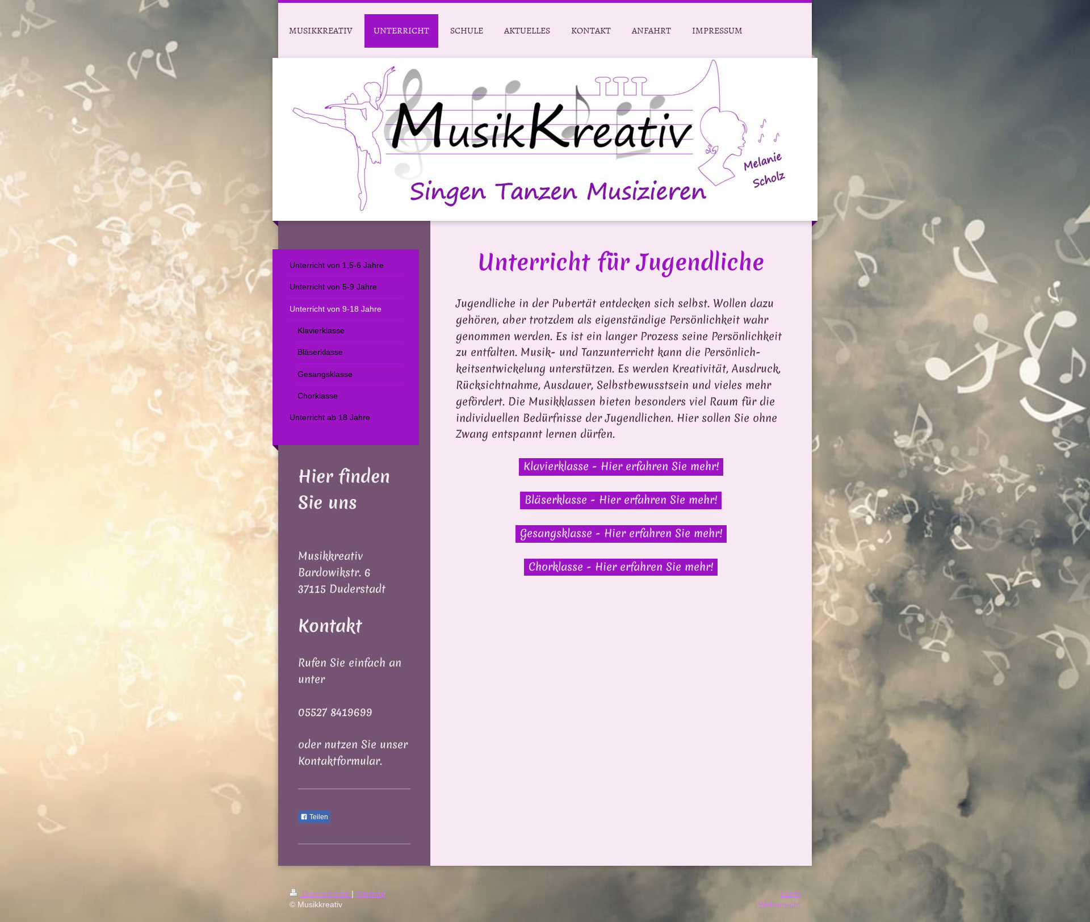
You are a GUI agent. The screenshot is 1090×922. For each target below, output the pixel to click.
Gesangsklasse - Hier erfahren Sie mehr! (621, 533)
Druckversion (325, 893)
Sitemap (370, 893)
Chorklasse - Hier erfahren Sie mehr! (621, 566)
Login (790, 893)
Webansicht (779, 904)
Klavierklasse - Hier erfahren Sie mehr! (621, 466)
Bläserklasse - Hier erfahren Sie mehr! (621, 499)
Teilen (318, 817)
